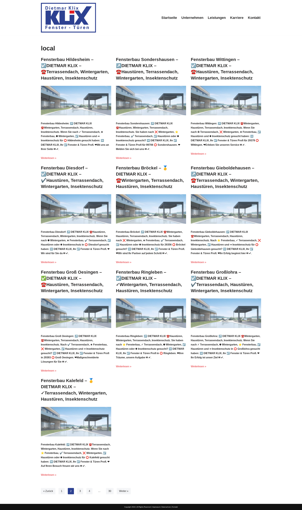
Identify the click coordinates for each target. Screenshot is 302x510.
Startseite (169, 18)
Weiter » (123, 491)
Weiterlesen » (48, 158)
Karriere (236, 18)
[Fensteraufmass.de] (68, 18)
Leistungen (217, 18)
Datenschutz (166, 507)
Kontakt (254, 18)
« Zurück (48, 491)
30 (109, 491)
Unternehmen (192, 18)
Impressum (156, 507)
